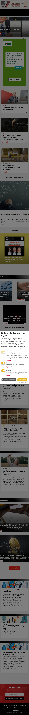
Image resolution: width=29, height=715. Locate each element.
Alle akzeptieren (22, 379)
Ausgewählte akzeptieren (9, 379)
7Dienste (8, 360)
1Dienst (8, 368)
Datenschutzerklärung (14, 348)
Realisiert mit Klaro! (23, 382)
